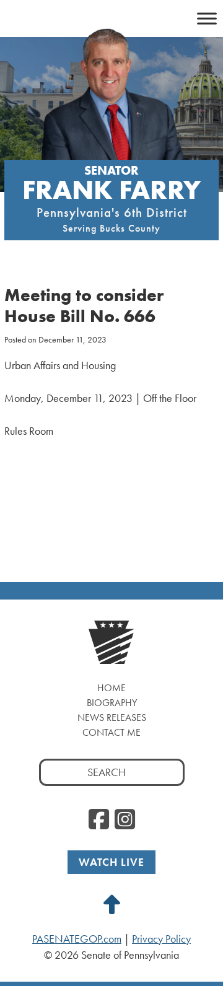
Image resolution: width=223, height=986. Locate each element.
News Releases (111, 717)
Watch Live (111, 862)
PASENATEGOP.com (76, 939)
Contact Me (111, 732)
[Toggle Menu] (207, 18)
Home (111, 687)
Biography (112, 702)
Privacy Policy (161, 939)
